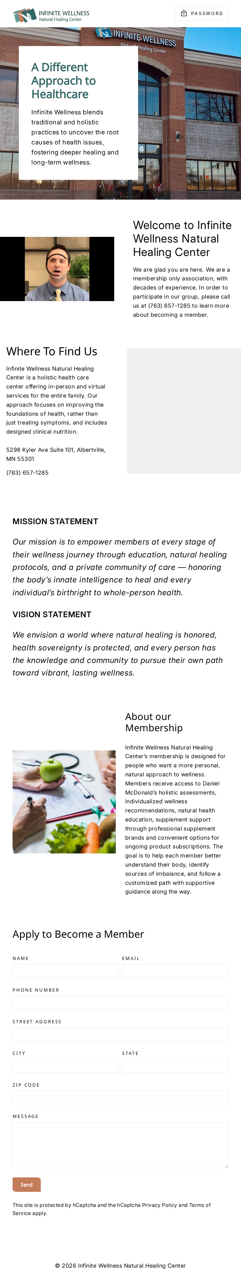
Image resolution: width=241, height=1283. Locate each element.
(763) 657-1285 (27, 472)
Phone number (36, 990)
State (130, 1053)
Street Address (37, 1021)
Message (26, 1116)
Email (131, 958)
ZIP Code (26, 1084)
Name (21, 958)
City (19, 1053)
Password (207, 13)
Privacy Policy (159, 1205)
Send (27, 1184)
